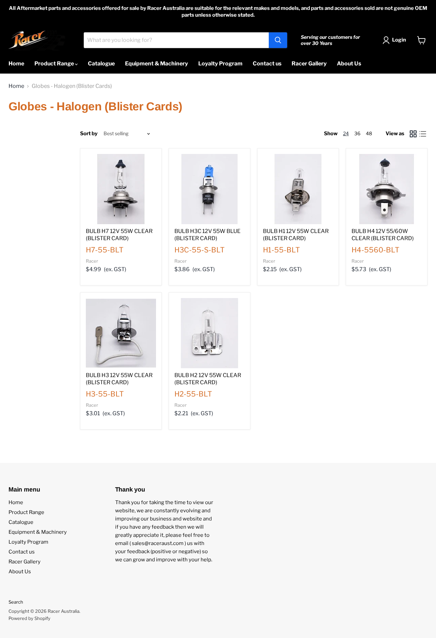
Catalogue (101, 63)
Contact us (267, 63)
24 (346, 133)
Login (399, 40)
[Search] (278, 40)
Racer (92, 261)
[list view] (422, 134)
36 (357, 133)
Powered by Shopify (29, 618)
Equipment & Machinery (156, 63)
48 (369, 133)
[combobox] (176, 40)
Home (16, 63)
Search (16, 602)
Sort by (88, 134)
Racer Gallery (309, 63)
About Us (349, 63)
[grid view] (413, 134)
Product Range (54, 63)
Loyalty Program (220, 63)
